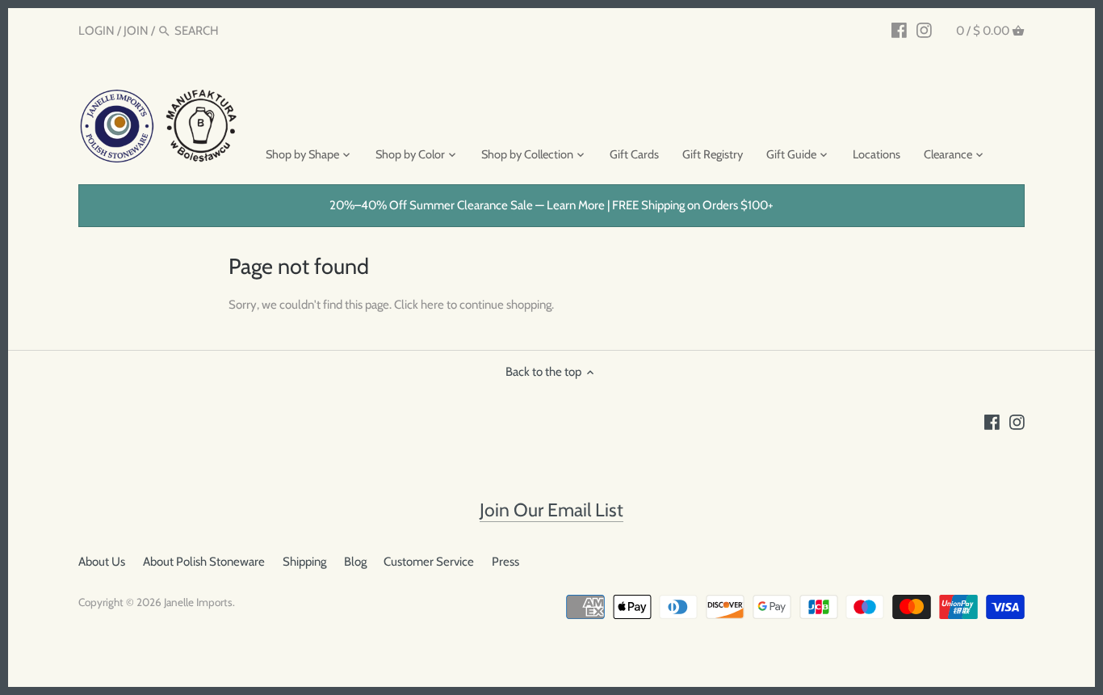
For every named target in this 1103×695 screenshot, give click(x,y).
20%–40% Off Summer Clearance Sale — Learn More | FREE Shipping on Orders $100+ (551, 205)
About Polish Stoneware (204, 561)
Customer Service (429, 561)
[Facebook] (899, 30)
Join (136, 30)
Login (96, 30)
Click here (419, 304)
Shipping (304, 561)
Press (505, 561)
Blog (355, 561)
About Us (101, 561)
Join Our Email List (551, 510)
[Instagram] (924, 30)
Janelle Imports (198, 602)
